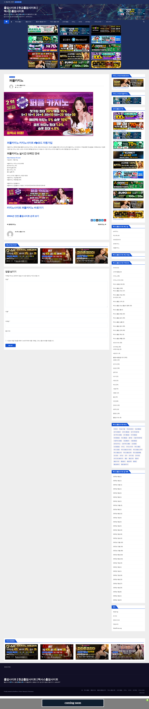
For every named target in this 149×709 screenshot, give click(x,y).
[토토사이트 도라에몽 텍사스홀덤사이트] (106, 39)
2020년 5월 (116, 583)
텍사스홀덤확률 (137, 452)
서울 (114, 388)
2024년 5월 (116, 497)
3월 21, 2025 (46, 657)
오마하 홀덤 (65, 21)
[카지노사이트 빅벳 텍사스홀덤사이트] (106, 64)
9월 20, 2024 (117, 657)
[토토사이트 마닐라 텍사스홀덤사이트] (43, 29)
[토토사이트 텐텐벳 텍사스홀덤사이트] (106, 29)
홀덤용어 (123, 461)
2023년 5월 (116, 522)
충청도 (115, 413)
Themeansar (30, 691)
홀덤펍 (135, 461)
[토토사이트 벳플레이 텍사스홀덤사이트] (74, 47)
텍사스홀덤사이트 (21, 85)
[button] (143, 21)
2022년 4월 (116, 567)
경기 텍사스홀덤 (118, 434)
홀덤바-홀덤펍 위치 (41, 21)
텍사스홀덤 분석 (117, 318)
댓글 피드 (116, 624)
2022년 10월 (116, 550)
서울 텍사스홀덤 (118, 440)
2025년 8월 (116, 476)
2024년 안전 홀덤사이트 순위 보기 (23, 216)
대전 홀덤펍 (117, 437)
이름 (7, 311)
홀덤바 (137, 458)
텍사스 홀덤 (117, 449)
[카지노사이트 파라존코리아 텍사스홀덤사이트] (43, 64)
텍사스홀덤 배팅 (117, 314)
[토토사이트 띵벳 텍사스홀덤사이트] (43, 39)
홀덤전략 (129, 461)
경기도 (115, 364)
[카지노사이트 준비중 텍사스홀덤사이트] (73, 703)
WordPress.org (117, 628)
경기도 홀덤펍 (125, 432)
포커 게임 (131, 455)
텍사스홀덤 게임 (117, 295)
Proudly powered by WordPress (11, 691)
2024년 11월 (116, 484)
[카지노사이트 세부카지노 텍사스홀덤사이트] (74, 31)
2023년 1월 (116, 538)
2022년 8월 (116, 559)
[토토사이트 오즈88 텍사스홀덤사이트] (106, 47)
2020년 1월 (116, 600)
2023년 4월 (116, 526)
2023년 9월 (116, 509)
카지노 (73, 21)
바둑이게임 (116, 349)
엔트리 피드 (116, 620)
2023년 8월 (116, 513)
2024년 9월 (116, 489)
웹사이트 (7, 331)
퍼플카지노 (116, 248)
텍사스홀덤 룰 (117, 309)
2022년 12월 (116, 542)
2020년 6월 (116, 579)
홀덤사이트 (29, 21)
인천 (114, 401)
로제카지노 (12, 224)
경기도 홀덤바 (117, 432)
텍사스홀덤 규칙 (117, 301)
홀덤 (126, 458)
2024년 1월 (116, 501)
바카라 (80, 21)
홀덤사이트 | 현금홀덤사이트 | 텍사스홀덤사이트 (31, 679)
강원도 (115, 360)
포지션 (121, 455)
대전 (114, 380)
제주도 (115, 409)
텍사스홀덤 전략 (117, 330)
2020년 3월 (116, 591)
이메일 (7, 321)
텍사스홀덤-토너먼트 (126, 449)
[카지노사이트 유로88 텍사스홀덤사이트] (74, 64)
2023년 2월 (116, 534)
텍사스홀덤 (18, 21)
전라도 (115, 405)
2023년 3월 (116, 530)
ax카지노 (10, 258)
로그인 (115, 616)
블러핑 (130, 437)
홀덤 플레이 (117, 464)
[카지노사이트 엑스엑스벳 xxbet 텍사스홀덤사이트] (43, 56)
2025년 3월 (116, 480)
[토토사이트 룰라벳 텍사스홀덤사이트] (106, 56)
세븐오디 (115, 353)
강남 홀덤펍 (138, 429)
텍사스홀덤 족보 (117, 334)
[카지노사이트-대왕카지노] (127, 100)
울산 (114, 397)
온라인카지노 (117, 443)
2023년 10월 (116, 505)
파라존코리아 (82, 258)
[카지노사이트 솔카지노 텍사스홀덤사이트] (74, 56)
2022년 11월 (116, 546)
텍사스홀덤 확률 (117, 338)
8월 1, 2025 (11, 657)
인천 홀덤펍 (117, 446)
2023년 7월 (116, 517)
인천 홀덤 (134, 443)
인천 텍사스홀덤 (126, 443)
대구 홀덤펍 (134, 434)
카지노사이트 (98, 21)
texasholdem (130, 429)
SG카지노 (101, 224)
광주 (114, 372)
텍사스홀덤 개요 (117, 290)
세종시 (115, 393)
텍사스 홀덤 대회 (54, 21)
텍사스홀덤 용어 (117, 326)
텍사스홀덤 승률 (117, 322)
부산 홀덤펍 (124, 437)
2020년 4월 (116, 587)
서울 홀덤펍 (134, 440)
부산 (114, 384)
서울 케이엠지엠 (138, 437)
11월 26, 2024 (82, 657)
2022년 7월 (116, 563)
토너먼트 (115, 297)
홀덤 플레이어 (124, 464)
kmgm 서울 (122, 429)
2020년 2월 (116, 596)
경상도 (115, 368)
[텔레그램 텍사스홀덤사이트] (74, 39)
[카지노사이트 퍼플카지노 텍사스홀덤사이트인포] (40, 196)
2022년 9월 (116, 554)
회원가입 (115, 611)
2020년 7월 (116, 575)
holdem (116, 429)
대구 (114, 376)
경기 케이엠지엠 (135, 432)
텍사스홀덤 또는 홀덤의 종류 (121, 305)
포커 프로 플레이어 (118, 458)
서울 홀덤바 (126, 440)
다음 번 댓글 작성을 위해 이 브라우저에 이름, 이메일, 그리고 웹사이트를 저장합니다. (30, 340)
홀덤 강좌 (131, 458)
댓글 (7, 279)
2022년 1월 (116, 571)
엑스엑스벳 (46, 258)
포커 (126, 455)
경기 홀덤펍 (126, 434)
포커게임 (87, 21)
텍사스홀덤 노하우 (137, 449)
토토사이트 (109, 21)
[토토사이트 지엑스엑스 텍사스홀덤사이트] (43, 47)
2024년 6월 (116, 493)
